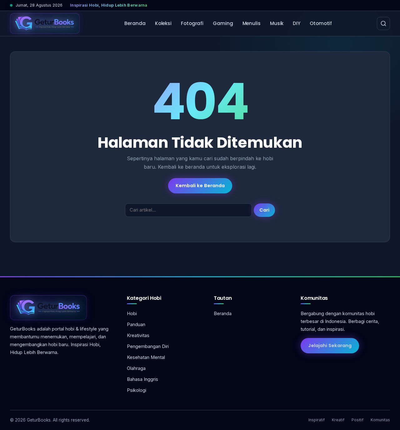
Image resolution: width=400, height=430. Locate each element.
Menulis (251, 23)
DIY (296, 23)
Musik (277, 23)
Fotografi (192, 23)
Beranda (134, 23)
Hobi (132, 313)
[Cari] (383, 23)
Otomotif (321, 23)
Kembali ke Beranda (200, 185)
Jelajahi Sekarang (330, 345)
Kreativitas (138, 335)
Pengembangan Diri (148, 346)
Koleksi (163, 23)
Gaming (223, 23)
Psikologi (136, 390)
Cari (264, 210)
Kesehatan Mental (146, 357)
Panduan (136, 324)
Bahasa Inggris (142, 379)
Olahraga (136, 368)
